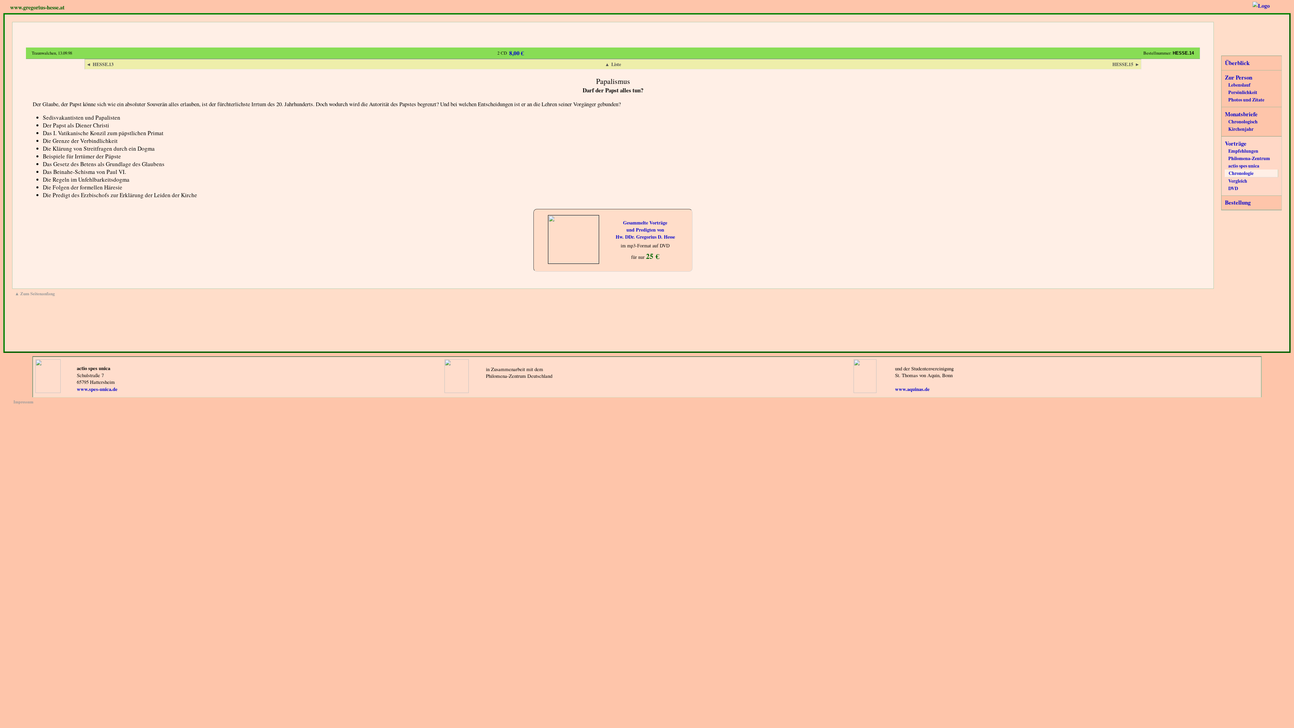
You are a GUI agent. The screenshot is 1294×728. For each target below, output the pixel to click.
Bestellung (1238, 202)
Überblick (1237, 63)
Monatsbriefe (1241, 114)
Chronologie (1241, 173)
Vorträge (1235, 143)
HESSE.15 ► (1126, 64)
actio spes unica (1243, 165)
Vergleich (1237, 180)
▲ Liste (613, 64)
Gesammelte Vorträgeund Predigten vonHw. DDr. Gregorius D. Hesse (645, 229)
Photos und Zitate (1246, 99)
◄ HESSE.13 (100, 64)
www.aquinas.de (912, 389)
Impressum (23, 402)
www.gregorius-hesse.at (37, 7)
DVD (1233, 188)
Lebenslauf (1239, 84)
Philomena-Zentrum (1249, 158)
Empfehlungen (1243, 150)
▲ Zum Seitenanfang (35, 293)
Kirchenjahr (1241, 128)
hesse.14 (1183, 53)
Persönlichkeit (1242, 92)
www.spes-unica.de (97, 389)
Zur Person (1238, 77)
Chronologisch (1243, 121)
